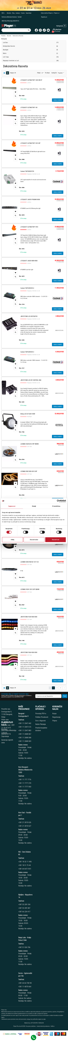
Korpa (54, 713)
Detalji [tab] (34, 506)
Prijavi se (56, 13)
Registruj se (44, 17)
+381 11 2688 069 (24, 741)
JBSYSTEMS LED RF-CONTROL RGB (30, 380)
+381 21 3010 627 (24, 826)
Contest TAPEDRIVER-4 (27, 288)
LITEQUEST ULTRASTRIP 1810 (29, 227)
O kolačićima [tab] (56, 506)
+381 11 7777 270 (25, 783)
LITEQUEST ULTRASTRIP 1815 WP (30, 143)
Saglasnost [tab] (11, 506)
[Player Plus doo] (9, 25)
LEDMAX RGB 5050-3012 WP (28, 471)
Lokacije (18, 13)
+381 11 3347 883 (24, 730)
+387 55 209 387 (24, 908)
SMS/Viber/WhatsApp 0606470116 (10, 21)
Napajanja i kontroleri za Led (11, 60)
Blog (13, 13)
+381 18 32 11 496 (25, 862)
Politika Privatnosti (41, 717)
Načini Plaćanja (40, 724)
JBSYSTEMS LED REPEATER (28, 316)
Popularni (60, 73)
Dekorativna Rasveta (18, 35)
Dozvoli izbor (34, 539)
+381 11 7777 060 (25, 787)
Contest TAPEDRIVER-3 (27, 352)
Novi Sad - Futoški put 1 (24, 813)
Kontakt (20, 17)
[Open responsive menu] (64, 25)
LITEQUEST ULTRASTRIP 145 (28, 107)
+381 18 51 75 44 (24, 865)
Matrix (4, 53)
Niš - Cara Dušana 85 (24, 853)
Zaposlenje (28, 13)
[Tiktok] (44, 30)
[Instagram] (40, 30)
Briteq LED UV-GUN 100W (27, 414)
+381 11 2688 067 (24, 734)
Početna (3, 35)
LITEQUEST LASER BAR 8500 (28, 261)
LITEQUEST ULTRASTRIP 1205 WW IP (31, 80)
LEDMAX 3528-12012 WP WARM (29, 589)
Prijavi (64, 696)
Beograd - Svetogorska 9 (23, 714)
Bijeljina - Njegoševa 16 (25, 896)
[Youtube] (48, 30)
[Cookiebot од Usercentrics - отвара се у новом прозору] (58, 501)
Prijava (54, 721)
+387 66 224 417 (24, 912)
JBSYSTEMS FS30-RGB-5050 (28, 617)
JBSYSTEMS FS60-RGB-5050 (28, 652)
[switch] (25, 532)
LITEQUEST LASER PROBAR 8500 (30, 199)
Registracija (56, 717)
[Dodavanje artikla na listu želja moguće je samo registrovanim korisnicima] (15, 92)
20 (42, 73)
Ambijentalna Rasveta (9, 46)
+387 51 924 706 (24, 947)
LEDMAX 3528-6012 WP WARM (29, 444)
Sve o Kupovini (40, 721)
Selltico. (53, 1026)
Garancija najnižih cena (7, 741)
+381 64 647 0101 (24, 869)
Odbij (12, 539)
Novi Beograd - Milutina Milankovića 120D (25, 769)
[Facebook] (36, 30)
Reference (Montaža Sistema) (9, 17)
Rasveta (9, 35)
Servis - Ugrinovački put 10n (25, 974)
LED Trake (6, 57)
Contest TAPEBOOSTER (27, 171)
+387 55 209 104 (24, 904)
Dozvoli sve (55, 539)
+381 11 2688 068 (24, 738)
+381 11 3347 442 (24, 723)
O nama (23, 13)
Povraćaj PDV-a (40, 713)
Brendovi (9, 13)
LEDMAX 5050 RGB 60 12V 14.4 (29, 562)
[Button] (28, 30)
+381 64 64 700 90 (25, 983)
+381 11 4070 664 (24, 987)
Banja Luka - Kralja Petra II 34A (24, 938)
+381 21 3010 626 (24, 822)
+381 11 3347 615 (24, 727)
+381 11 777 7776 (25, 779)
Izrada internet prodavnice (43, 1026)
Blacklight (5, 50)
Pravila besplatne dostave (41, 729)
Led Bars (5, 42)
